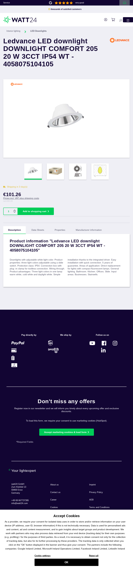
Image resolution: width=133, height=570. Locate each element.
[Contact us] (124, 3)
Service (6, 3)
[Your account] (104, 19)
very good (79, 3)
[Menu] (128, 19)
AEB (91, 500)
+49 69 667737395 (20, 500)
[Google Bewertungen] (50, 2)
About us (54, 485)
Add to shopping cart (34, 211)
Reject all (93, 555)
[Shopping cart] (111, 19)
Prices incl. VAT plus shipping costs (21, 198)
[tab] (14, 230)
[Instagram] (115, 343)
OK (66, 562)
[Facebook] (103, 343)
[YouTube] (92, 343)
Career (53, 500)
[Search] (119, 20)
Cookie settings (42, 555)
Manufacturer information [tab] (89, 230)
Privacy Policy (96, 492)
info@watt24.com (19, 503)
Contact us (55, 492)
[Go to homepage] (20, 19)
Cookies (54, 507)
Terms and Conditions (99, 507)
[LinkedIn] (103, 350)
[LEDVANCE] (119, 55)
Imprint (92, 485)
